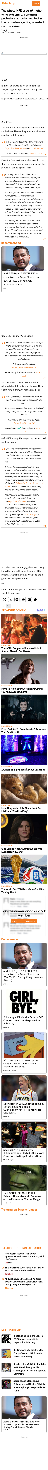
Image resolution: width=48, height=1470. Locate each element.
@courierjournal (36, 148)
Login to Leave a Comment (24, 921)
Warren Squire (9, 1160)
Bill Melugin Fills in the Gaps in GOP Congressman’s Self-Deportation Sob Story (23, 1020)
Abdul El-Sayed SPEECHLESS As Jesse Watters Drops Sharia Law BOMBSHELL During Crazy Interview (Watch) (24, 1282)
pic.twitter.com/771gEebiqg (24, 367)
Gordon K (7, 1203)
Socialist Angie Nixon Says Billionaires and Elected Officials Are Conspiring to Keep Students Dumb (23, 1153)
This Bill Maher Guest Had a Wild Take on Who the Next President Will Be (24, 1269)
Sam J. (5, 289)
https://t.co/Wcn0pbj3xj (24, 423)
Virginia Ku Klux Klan (17, 501)
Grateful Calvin (9, 1070)
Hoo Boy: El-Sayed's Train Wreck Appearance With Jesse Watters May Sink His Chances (24, 1257)
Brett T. (6, 1027)
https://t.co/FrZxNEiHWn (15, 148)
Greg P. (4, 30)
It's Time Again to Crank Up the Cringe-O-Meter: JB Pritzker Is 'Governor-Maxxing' (20, 1063)
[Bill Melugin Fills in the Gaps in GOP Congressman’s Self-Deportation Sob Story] (24, 1002)
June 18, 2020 (35, 154)
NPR (8, 606)
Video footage (30, 515)
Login (36, 3)
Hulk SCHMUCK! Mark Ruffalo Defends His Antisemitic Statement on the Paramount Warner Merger (23, 1196)
